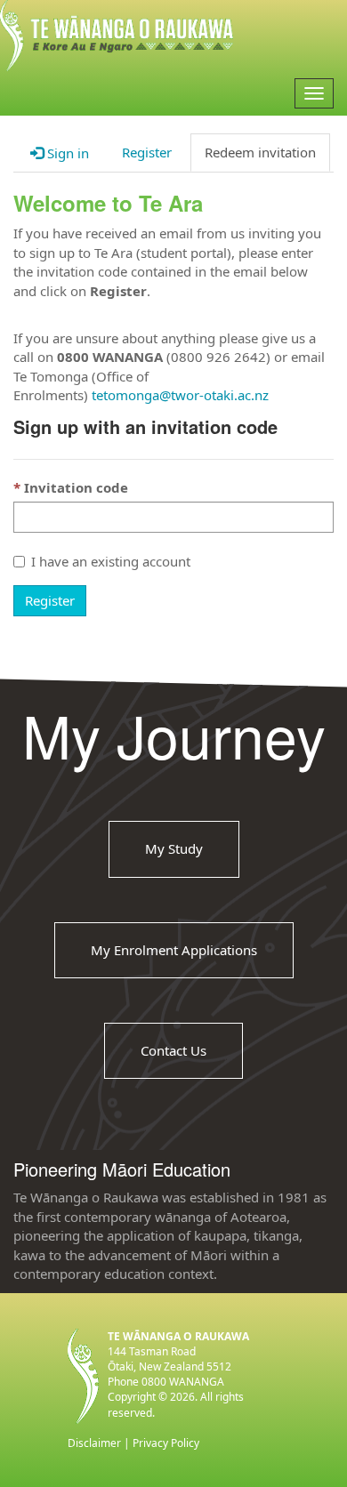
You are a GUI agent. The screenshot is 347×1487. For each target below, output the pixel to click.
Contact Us (173, 1050)
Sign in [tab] (66, 153)
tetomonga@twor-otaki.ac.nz (180, 395)
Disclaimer (94, 1443)
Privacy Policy (166, 1443)
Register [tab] (147, 152)
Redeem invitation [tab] (260, 152)
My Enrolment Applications (174, 949)
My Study (174, 848)
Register (50, 600)
